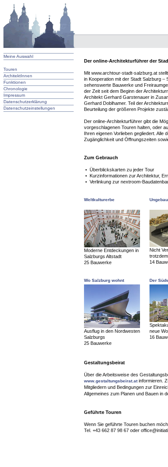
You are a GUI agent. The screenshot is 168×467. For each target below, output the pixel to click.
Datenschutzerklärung (25, 101)
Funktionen (14, 82)
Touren (10, 69)
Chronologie (15, 88)
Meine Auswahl (18, 56)
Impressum (14, 95)
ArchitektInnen (17, 75)
